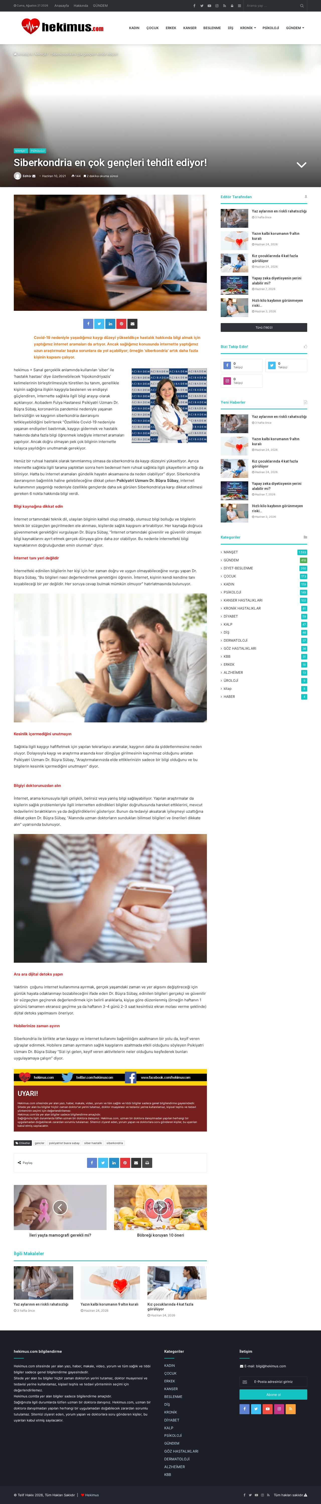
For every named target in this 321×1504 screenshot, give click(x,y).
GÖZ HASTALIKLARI (240, 648)
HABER (229, 697)
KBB (227, 656)
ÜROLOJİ (231, 681)
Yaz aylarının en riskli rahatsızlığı (41, 1304)
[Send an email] (33, 176)
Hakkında (81, 6)
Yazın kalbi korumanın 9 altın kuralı (109, 1304)
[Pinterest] (121, 324)
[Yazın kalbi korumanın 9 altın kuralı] (110, 1283)
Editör (27, 176)
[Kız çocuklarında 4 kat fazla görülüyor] (177, 1283)
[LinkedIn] (110, 324)
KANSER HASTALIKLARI (243, 600)
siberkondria (115, 1143)
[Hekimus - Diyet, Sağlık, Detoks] (65, 27)
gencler (39, 1143)
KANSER (189, 28)
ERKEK (171, 28)
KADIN (134, 28)
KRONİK (246, 28)
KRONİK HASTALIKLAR (242, 608)
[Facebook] (88, 324)
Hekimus (92, 1495)
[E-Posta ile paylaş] (132, 324)
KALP (228, 624)
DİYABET (231, 616)
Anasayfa (61, 6)
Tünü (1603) (264, 327)
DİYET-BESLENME (238, 568)
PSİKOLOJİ (271, 28)
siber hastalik (93, 1143)
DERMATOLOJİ (236, 640)
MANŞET (42, 54)
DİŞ (230, 28)
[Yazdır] (147, 1163)
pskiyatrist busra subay (64, 1143)
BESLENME (212, 28)
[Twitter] (99, 324)
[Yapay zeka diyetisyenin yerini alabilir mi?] (234, 285)
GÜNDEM (100, 6)
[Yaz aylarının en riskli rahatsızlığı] (43, 1283)
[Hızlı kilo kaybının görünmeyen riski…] (234, 307)
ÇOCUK (152, 28)
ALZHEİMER (233, 672)
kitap (227, 689)
